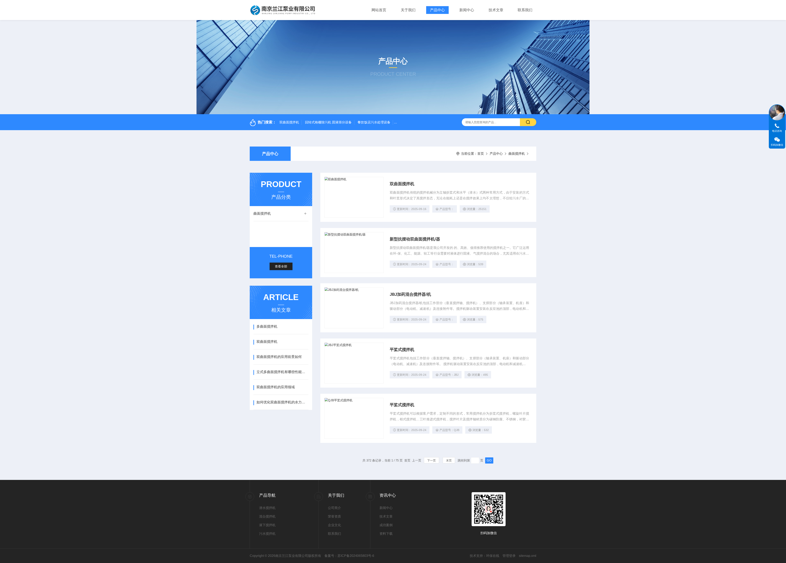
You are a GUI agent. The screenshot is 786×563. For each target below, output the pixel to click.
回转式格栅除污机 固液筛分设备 (328, 122)
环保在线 (492, 555)
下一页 (431, 460)
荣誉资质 (334, 516)
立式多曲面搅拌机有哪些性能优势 (282, 372)
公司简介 (334, 508)
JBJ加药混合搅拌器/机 (410, 294)
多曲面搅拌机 (266, 326)
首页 (480, 153)
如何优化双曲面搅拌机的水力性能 (282, 402)
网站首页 (379, 10)
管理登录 (509, 555)
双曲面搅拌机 (289, 122)
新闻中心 (466, 10)
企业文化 (334, 525)
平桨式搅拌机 (402, 349)
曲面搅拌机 (516, 153)
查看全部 (281, 266)
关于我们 (408, 10)
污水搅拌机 (267, 533)
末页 (449, 460)
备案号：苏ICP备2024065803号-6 (349, 555)
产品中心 (437, 10)
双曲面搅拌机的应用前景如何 (279, 357)
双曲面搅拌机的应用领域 (275, 387)
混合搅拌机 (267, 516)
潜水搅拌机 (267, 508)
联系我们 (525, 10)
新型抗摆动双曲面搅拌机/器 (415, 239)
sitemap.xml (527, 555)
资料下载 (386, 533)
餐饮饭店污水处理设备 (374, 122)
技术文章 (496, 10)
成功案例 (386, 525)
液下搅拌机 (267, 525)
